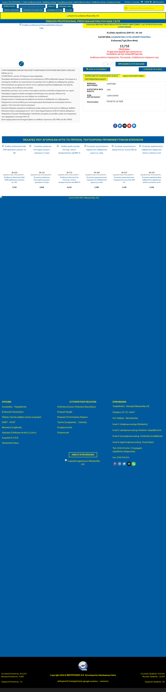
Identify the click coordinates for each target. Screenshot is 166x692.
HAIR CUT (51, 6)
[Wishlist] (142, 1)
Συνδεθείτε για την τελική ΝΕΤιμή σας (124, 54)
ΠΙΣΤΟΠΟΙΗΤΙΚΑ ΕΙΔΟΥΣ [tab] (95, 79)
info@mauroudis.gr (34, 2)
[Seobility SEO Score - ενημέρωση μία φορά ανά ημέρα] (83, 666)
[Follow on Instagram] (119, 464)
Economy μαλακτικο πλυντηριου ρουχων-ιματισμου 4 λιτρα (41, 179)
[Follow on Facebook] (115, 464)
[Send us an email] (129, 464)
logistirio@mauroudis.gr (82, 2)
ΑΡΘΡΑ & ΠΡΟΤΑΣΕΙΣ (11, 10)
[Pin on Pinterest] (129, 126)
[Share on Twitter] (120, 126)
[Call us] (134, 464)
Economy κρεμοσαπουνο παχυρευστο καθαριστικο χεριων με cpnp (97, 179)
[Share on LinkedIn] (134, 126)
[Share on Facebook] (115, 126)
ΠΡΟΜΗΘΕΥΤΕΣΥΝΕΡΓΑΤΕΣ (33, 10)
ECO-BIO (69, 10)
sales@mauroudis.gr (49, 2)
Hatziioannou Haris (107, 675)
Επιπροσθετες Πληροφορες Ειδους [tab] (102, 76)
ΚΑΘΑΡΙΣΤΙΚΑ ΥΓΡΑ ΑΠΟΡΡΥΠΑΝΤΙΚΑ (131, 37)
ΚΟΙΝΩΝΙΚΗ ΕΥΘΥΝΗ (54, 10)
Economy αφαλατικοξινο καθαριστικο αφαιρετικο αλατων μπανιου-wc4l (151, 179)
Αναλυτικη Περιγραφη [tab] (133, 76)
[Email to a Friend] (124, 126)
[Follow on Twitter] (124, 464)
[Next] (164, 167)
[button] (132, 2)
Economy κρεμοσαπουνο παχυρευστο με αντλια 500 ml (124, 179)
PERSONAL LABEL (65, 6)
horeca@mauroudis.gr (65, 2)
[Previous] (2, 167)
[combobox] (144, 8)
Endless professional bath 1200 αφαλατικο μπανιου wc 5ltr (14, 179)
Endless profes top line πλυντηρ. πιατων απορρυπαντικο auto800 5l (69, 179)
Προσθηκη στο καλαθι (131, 64)
